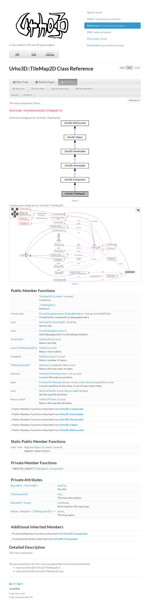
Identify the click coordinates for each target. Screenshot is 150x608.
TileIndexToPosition (50, 373)
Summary (133, 100)
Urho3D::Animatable (71, 414)
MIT (31, 597)
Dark (122, 67)
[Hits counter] (14, 588)
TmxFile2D (59, 322)
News (104, 18)
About (94, 12)
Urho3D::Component (71, 408)
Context (57, 296)
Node (27, 502)
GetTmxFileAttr (48, 399)
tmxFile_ (62, 485)
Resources (106, 25)
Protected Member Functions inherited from (49, 533)
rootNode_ (63, 502)
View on (50, 54)
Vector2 (15, 373)
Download (105, 45)
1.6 (136, 67)
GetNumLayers (47, 356)
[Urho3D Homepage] (42, 25)
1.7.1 (17, 54)
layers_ (61, 511)
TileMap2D (27, 95)
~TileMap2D (46, 304)
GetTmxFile (45, 339)
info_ (60, 494)
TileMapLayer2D (20, 365)
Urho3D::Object (68, 424)
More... (37, 103)
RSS (21, 584)
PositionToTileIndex (50, 382)
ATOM (14, 584)
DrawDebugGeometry (51, 313)
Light (129, 67)
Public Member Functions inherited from (47, 408)
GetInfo (43, 347)
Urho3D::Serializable (71, 419)
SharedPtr (16, 485)
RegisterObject (32, 447)
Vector (14, 511)
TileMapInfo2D (26, 347)
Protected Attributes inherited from (45, 538)
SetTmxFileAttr (47, 390)
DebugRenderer (75, 313)
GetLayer (44, 365)
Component (56, 468)
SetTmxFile (45, 322)
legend (75, 200)
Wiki (99, 32)
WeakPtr (25, 511)
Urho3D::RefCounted (71, 430)
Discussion (97, 38)
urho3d (21, 593)
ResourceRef (71, 390)
